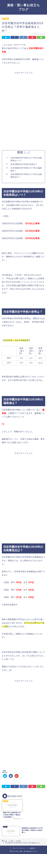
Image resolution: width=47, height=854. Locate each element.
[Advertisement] (23, 91)
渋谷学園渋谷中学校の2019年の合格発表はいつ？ (26, 159)
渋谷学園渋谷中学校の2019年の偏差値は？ (26, 169)
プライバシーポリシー (18, 848)
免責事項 (32, 848)
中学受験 (5, 18)
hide (26, 153)
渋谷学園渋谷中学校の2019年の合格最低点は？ (26, 175)
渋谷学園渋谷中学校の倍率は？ (23, 164)
